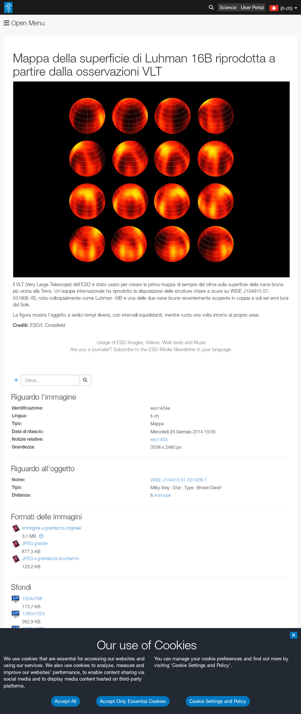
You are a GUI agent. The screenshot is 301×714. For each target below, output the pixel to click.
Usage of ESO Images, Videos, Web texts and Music (151, 342)
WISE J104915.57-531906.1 (178, 480)
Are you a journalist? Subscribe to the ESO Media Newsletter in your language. (151, 349)
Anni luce (162, 495)
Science (228, 7)
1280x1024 (33, 613)
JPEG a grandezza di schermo (50, 558)
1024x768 (32, 598)
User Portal (252, 7)
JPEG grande (34, 543)
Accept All (65, 701)
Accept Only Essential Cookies (133, 701)
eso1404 (159, 439)
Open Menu (27, 23)
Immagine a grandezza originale (51, 528)
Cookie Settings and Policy (217, 701)
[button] (41, 536)
